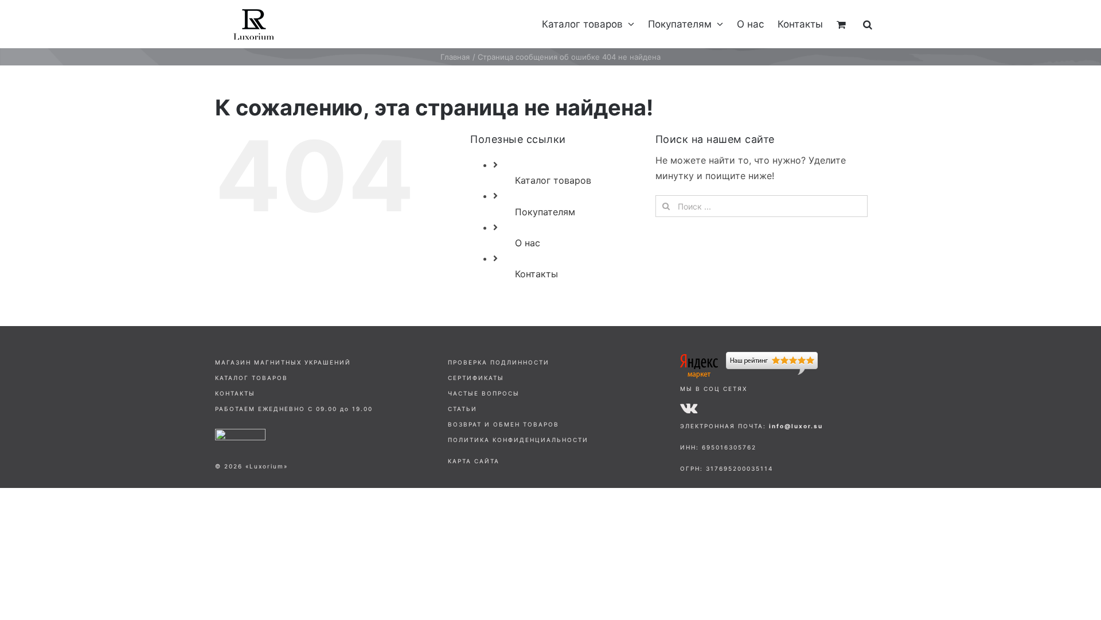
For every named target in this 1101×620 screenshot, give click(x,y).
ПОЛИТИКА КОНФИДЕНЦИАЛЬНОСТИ (518, 439)
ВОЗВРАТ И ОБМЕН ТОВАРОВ (503, 424)
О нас (527, 243)
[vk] (688, 408)
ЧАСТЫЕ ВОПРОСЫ (484, 393)
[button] (867, 24)
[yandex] (749, 356)
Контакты (536, 274)
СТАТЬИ (462, 408)
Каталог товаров (553, 180)
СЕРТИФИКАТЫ (476, 377)
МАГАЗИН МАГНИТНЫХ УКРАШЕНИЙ (283, 362)
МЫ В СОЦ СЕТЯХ (713, 388)
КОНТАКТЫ (235, 393)
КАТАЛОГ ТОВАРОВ (251, 377)
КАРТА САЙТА (473, 461)
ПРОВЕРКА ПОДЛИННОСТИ (498, 362)
